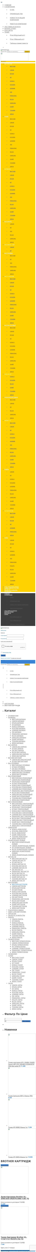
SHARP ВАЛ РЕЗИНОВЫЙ (21, 796)
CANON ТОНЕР (17, 959)
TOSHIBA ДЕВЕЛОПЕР (20, 837)
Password (3, 638)
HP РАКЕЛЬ (16, 921)
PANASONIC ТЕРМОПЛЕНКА (22, 950)
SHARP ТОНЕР (17, 978)
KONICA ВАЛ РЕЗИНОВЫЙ (21, 785)
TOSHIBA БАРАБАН (18, 741)
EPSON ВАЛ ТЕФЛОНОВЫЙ (21, 807)
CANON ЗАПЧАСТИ (19, 860)
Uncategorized (13, 716)
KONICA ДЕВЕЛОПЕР (19, 829)
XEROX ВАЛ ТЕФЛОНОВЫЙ (21, 826)
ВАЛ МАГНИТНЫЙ (15, 758)
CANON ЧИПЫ (17, 985)
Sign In (3, 633)
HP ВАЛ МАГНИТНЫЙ (20, 761)
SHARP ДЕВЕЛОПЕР (19, 835)
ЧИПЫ (10, 983)
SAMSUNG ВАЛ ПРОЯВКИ (21, 772)
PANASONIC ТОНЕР (19, 972)
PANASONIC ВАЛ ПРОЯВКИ (21, 771)
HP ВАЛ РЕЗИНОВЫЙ (19, 783)
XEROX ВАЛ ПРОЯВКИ (19, 774)
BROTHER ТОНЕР (18, 958)
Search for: (4, 51)
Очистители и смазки (16, 910)
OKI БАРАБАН (16, 732)
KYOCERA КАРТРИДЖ (19, 893)
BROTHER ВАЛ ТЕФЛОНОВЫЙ (23, 804)
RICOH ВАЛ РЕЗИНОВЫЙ (21, 793)
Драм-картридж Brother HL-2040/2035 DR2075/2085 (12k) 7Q (15, 1198)
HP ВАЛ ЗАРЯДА (17, 749)
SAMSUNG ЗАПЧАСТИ (20, 875)
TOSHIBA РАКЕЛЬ (18, 936)
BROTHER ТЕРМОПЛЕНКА (21, 941)
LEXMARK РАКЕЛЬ (18, 926)
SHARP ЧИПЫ (17, 1005)
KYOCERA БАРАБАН (18, 728)
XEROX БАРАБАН (17, 743)
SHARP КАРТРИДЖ (18, 904)
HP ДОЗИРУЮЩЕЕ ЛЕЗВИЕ (21, 848)
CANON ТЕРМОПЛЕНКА (20, 943)
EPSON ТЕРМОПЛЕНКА (20, 945)
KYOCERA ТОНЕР (18, 967)
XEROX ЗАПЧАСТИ (18, 881)
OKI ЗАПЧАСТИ (17, 870)
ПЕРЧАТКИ (12, 914)
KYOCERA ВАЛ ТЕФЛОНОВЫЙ (22, 813)
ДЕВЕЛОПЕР (12, 827)
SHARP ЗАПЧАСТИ (18, 877)
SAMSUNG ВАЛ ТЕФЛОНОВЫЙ (23, 820)
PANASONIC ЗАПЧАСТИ (20, 871)
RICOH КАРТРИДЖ (18, 901)
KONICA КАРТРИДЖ (19, 892)
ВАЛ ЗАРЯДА (12, 745)
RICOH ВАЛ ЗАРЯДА (19, 752)
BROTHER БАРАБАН (19, 719)
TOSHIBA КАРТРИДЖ (19, 906)
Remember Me (7, 652)
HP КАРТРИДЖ (17, 890)
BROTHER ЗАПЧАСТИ (19, 859)
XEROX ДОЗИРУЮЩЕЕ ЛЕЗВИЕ (23, 855)
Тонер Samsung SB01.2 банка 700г (20, 1096)
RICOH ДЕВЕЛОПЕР (19, 833)
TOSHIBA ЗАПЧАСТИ (19, 879)
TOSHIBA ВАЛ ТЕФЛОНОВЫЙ (22, 824)
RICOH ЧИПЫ (16, 1002)
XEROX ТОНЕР (17, 981)
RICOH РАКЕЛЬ (17, 930)
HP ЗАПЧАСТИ (17, 862)
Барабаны (11, 717)
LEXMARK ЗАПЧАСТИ (19, 868)
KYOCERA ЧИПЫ (17, 992)
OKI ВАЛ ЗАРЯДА (18, 750)
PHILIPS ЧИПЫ (17, 1000)
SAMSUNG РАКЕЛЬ (18, 932)
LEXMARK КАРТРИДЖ (19, 895)
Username (4, 635)
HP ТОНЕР (15, 963)
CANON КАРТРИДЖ (19, 886)
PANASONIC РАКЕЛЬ (19, 928)
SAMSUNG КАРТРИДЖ (20, 903)
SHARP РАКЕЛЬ (17, 934)
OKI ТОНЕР (16, 970)
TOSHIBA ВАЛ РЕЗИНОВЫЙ (22, 798)
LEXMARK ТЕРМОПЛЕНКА (21, 948)
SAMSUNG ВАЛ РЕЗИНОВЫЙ (22, 794)
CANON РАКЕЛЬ (17, 919)
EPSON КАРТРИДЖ (18, 888)
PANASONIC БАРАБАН (19, 734)
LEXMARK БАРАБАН (18, 730)
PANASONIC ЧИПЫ (18, 998)
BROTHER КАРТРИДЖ (19, 884)
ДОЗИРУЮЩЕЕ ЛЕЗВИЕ (16, 840)
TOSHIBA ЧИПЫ (17, 1007)
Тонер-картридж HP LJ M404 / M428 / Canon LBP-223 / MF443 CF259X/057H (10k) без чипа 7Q (21, 1064)
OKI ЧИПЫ (15, 996)
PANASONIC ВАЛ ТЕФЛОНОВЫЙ (23, 816)
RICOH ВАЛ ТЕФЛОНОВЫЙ (21, 818)
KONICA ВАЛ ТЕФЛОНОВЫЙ (22, 811)
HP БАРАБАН (16, 725)
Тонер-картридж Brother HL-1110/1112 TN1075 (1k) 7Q (14, 1238)
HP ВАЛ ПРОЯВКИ (18, 767)
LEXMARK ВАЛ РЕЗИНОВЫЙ (22, 789)
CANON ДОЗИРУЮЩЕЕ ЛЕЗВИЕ (23, 846)
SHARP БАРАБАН (18, 739)
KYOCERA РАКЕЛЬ (18, 925)
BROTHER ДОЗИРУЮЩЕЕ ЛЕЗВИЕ (21, 843)
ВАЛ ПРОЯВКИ (13, 763)
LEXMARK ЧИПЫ (18, 994)
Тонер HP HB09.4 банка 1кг (18, 1157)
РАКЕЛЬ (11, 917)
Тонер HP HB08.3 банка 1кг (18, 1127)
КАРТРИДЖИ (9, 704)
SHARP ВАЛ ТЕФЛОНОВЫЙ (21, 822)
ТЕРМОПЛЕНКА (13, 939)
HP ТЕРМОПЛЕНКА (18, 947)
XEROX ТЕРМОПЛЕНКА (20, 952)
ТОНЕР (10, 956)
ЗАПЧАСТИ (12, 857)
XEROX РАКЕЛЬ (17, 937)
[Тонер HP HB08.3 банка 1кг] (22, 1125)
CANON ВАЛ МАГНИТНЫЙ (21, 760)
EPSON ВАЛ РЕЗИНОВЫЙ (21, 782)
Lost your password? (6, 641)
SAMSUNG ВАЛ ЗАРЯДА (20, 754)
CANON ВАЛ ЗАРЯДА (19, 747)
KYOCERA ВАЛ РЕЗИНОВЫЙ (22, 787)
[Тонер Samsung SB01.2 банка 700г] (22, 1094)
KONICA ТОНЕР (17, 965)
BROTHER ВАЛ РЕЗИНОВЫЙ (22, 778)
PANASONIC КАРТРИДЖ (20, 899)
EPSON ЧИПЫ (17, 987)
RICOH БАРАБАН (17, 736)
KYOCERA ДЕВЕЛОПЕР (20, 831)
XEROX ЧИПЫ (16, 1009)
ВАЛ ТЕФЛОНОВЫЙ (15, 802)
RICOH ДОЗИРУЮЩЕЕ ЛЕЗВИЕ (23, 849)
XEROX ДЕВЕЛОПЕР (19, 838)
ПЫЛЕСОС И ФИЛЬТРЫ (16, 915)
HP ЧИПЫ (15, 989)
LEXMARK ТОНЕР (18, 969)
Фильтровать (26, 1021)
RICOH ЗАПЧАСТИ (18, 873)
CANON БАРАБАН (18, 721)
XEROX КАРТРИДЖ (18, 908)
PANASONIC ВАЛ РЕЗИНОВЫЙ (23, 791)
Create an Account (16, 658)
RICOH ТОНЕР (17, 974)
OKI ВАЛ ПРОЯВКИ (18, 769)
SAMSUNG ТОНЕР (18, 976)
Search (27, 51)
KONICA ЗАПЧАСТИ (19, 864)
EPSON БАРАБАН (18, 723)
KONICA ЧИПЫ (17, 991)
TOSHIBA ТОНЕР (18, 980)
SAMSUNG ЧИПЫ (18, 1003)
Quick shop (4, 1165)
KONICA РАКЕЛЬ (17, 923)
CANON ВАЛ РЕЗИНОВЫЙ (21, 780)
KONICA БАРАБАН (18, 727)
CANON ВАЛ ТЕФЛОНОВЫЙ (22, 805)
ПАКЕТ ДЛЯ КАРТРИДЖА (17, 912)
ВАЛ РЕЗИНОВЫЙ (14, 776)
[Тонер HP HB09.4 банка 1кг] (22, 1155)
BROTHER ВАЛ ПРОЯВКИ (21, 765)
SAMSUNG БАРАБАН (19, 738)
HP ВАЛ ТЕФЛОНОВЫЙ (20, 809)
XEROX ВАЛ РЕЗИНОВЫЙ (21, 800)
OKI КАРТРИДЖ (17, 897)
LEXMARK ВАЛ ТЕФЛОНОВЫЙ (22, 815)
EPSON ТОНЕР (17, 961)
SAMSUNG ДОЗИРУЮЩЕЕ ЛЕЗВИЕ (21, 852)
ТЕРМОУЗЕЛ (12, 954)
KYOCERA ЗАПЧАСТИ (19, 866)
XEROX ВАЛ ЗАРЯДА (19, 756)
